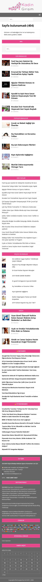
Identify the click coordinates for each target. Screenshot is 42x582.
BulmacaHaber (6, 499)
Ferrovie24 (33, 513)
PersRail (13, 513)
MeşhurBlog (36, 505)
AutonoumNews (13, 511)
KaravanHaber (32, 491)
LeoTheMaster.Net (14, 495)
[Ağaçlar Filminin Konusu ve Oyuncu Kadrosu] (6, 85)
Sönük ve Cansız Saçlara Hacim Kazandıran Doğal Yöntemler (24, 340)
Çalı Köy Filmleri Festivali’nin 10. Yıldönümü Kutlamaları (19, 207)
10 (4, 563)
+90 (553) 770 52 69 (9, 471)
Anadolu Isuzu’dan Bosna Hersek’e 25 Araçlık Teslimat (21, 423)
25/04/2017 (15, 147)
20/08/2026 (15, 66)
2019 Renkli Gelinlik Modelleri (21, 276)
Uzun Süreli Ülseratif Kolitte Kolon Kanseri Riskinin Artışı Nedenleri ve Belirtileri (23, 317)
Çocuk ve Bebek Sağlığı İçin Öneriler (23, 124)
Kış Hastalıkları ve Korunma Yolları (23, 135)
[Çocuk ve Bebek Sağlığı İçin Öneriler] (6, 125)
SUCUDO (5, 487)
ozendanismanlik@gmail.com (12, 474)
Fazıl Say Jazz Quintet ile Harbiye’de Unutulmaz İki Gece (24, 62)
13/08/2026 (15, 87)
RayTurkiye (30, 503)
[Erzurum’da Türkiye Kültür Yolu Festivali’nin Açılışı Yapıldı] (6, 74)
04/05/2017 (15, 128)
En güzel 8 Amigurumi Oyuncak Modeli (24, 281)
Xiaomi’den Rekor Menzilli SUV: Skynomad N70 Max (20, 435)
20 (21, 566)
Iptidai (34, 493)
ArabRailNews (6, 513)
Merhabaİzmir (23, 491)
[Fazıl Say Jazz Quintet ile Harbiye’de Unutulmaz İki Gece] (6, 63)
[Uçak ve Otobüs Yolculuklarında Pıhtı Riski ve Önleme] (6, 330)
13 (21, 563)
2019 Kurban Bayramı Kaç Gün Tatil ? (24, 303)
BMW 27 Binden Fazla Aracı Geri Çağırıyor (16, 420)
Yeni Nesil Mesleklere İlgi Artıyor (13, 393)
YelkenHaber (6, 493)
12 (15, 563)
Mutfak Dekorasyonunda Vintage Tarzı (22, 165)
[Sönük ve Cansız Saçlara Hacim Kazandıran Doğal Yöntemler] (6, 341)
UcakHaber (20, 493)
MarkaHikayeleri (32, 497)
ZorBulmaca (5, 505)
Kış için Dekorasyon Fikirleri (23, 145)
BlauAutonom (20, 513)
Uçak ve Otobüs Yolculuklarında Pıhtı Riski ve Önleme (18, 243)
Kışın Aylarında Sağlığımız (22, 155)
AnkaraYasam (6, 491)
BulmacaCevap (6, 503)
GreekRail (27, 513)
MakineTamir (28, 493)
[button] (39, 14)
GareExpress (28, 511)
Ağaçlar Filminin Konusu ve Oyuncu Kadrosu (22, 84)
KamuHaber (13, 493)
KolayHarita (23, 503)
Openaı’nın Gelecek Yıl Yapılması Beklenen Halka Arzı (20, 376)
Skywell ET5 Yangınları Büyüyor (13, 449)
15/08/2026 (15, 77)
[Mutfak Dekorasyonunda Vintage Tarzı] (6, 166)
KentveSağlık (13, 505)
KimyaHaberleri (15, 489)
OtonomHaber (21, 404)
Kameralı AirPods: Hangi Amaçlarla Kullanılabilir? (19, 379)
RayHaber (21, 351)
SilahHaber (5, 495)
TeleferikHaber (18, 487)
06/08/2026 (15, 333)
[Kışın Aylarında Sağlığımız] (6, 157)
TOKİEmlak (5, 507)
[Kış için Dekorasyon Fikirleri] (6, 147)
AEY (26, 497)
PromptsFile (21, 515)
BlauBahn (21, 511)
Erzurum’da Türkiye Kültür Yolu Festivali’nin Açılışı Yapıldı (24, 73)
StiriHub (4, 515)
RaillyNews (5, 511)
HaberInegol (5, 497)
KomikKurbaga (15, 503)
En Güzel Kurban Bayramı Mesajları (23, 270)
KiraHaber (21, 497)
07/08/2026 (15, 322)
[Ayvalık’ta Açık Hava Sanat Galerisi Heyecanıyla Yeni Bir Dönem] (6, 95)
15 (32, 563)
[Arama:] (21, 19)
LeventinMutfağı (22, 505)
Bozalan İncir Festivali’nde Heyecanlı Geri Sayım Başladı (23, 107)
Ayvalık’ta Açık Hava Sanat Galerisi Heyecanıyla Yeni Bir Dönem (23, 95)
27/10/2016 (15, 169)
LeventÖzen (23, 489)
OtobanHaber (14, 497)
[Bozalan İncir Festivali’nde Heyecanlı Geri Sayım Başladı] (6, 108)
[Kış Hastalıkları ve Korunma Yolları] (6, 136)
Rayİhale (30, 505)
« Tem (3, 575)
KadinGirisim (31, 489)
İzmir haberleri (6, 541)
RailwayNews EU (30, 515)
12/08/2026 (15, 111)
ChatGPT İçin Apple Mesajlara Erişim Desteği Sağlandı (20, 367)
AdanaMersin (15, 491)
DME (8, 515)
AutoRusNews (14, 515)
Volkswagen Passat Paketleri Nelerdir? (15, 432)
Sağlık (21, 311)
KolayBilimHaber (25, 495)
